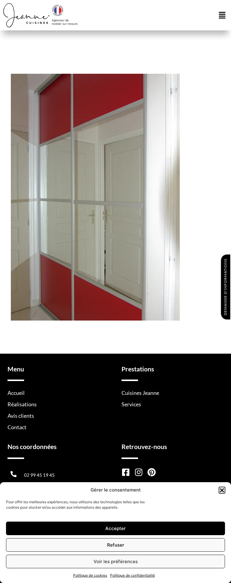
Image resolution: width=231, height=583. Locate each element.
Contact (17, 427)
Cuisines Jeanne (140, 392)
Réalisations (22, 404)
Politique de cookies (90, 575)
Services (131, 404)
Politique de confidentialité (132, 575)
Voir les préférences (116, 561)
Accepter (115, 528)
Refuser (115, 545)
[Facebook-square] (126, 472)
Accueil (16, 392)
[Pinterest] (151, 472)
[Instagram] (138, 472)
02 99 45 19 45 (39, 475)
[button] (222, 490)
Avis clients (21, 415)
